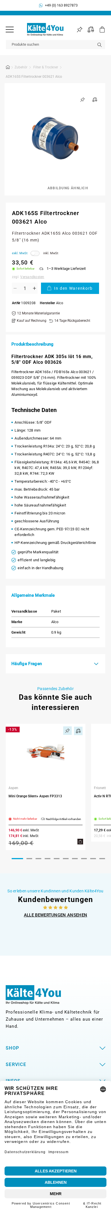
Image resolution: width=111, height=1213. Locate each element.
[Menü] (10, 29)
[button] (99, 29)
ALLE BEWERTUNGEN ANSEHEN (55, 915)
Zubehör (21, 67)
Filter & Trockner (45, 67)
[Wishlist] (80, 30)
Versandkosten (32, 277)
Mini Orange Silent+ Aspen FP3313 (35, 796)
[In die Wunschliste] (82, 99)
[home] (8, 68)
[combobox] (55, 44)
